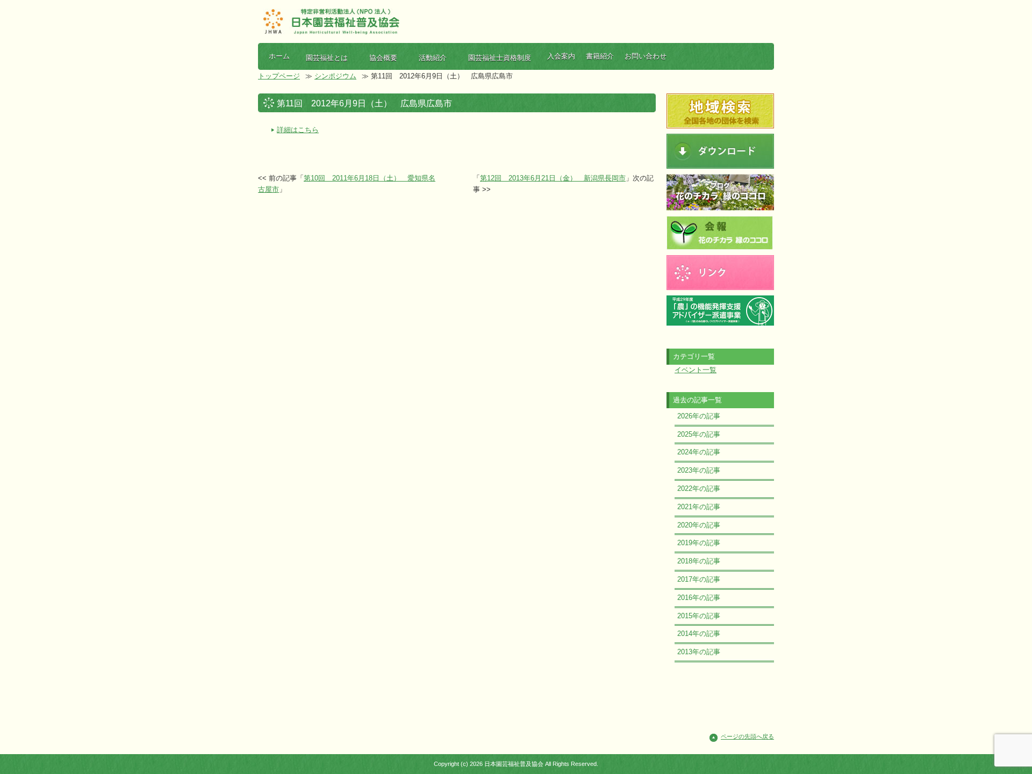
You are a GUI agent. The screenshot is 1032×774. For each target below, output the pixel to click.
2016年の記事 (698, 598)
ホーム (279, 56)
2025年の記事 (698, 434)
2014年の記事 (698, 634)
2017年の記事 (698, 579)
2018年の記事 (698, 561)
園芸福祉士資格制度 (499, 58)
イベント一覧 (695, 370)
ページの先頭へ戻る (747, 736)
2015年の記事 (698, 616)
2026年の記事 (698, 416)
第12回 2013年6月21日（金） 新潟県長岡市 (553, 178)
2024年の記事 (698, 452)
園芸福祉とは (327, 58)
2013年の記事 (698, 652)
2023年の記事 (698, 470)
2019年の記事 (698, 543)
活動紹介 (433, 58)
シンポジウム (335, 76)
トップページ (279, 76)
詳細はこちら (298, 130)
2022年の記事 (698, 488)
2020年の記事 (698, 525)
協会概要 (383, 58)
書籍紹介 (600, 56)
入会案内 (561, 56)
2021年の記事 (698, 507)
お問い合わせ (645, 56)
